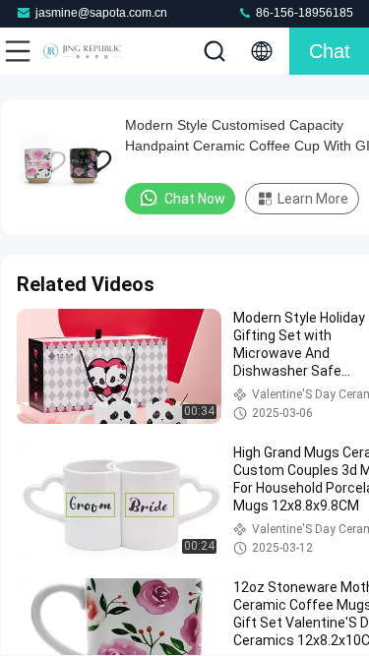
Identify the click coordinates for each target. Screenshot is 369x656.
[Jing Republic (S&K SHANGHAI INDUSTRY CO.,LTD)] (82, 51)
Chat (329, 51)
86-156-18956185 (303, 13)
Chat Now (194, 199)
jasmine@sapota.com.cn (101, 13)
